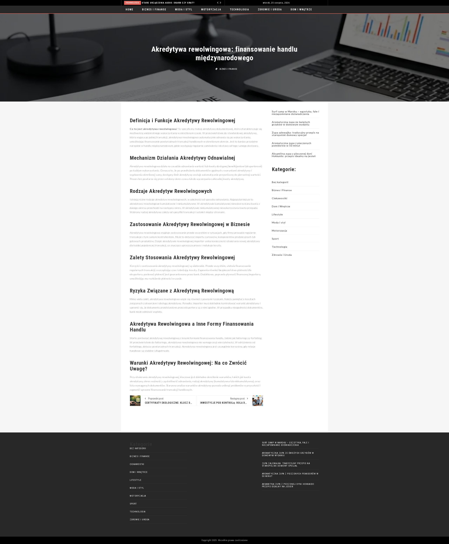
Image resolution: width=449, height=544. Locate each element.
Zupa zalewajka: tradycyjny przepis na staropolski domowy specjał (295, 133)
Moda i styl (183, 9)
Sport (275, 238)
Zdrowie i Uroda (270, 9)
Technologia (125, 3)
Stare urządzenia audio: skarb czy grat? (161, 3)
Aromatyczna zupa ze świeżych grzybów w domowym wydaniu (291, 123)
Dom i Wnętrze (301, 9)
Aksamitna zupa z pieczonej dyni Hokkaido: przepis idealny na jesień (294, 155)
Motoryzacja (211, 9)
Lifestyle (277, 214)
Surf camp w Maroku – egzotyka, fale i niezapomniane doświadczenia (295, 112)
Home (129, 9)
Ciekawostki (279, 198)
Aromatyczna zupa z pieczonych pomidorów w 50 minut (291, 144)
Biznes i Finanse (154, 9)
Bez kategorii (280, 182)
